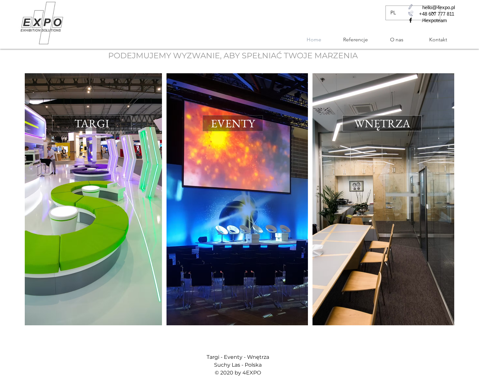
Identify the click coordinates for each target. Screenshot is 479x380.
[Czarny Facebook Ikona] (410, 20)
